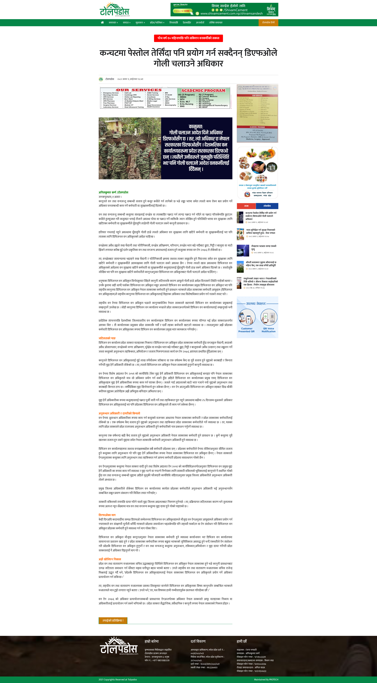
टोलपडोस (109, 79)
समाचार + (113, 22)
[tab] (246, 206)
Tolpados (132, 680)
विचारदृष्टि (174, 22)
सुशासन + (140, 22)
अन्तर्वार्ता (200, 22)
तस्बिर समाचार (215, 22)
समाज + (127, 22)
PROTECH (273, 680)
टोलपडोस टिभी (268, 23)
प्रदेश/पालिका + (157, 22)
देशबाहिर (187, 22)
